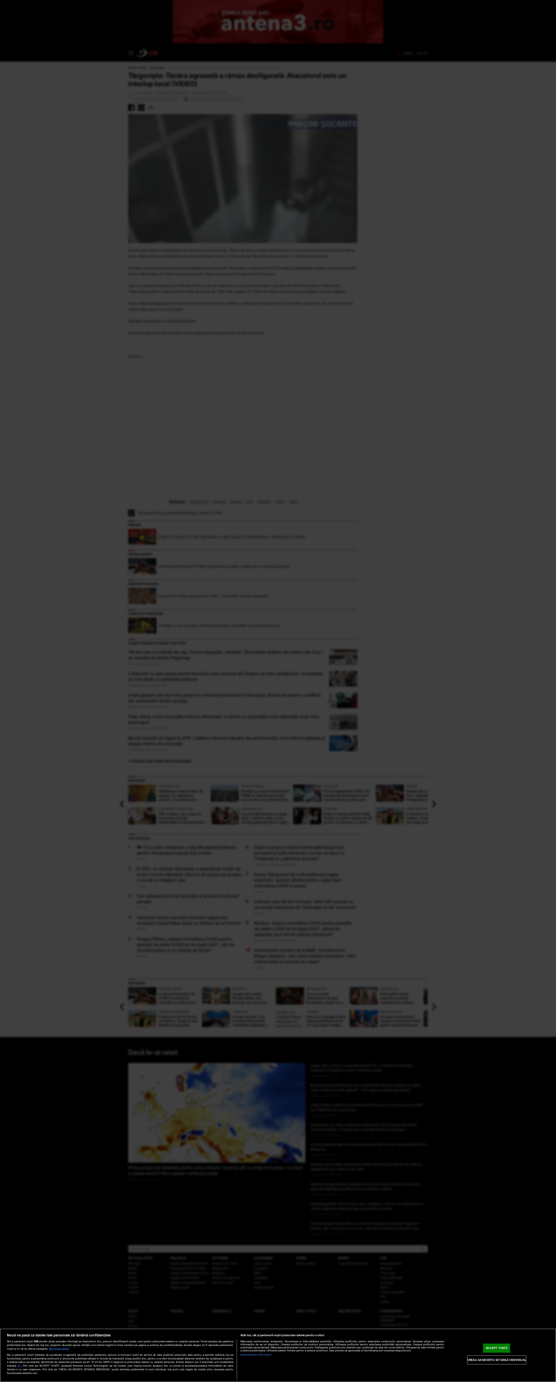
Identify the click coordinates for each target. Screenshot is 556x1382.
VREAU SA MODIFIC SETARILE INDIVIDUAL (496, 1360)
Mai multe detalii (59, 1348)
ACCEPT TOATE (497, 1348)
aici (19, 1365)
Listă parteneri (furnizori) (255, 1354)
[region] (278, 1355)
